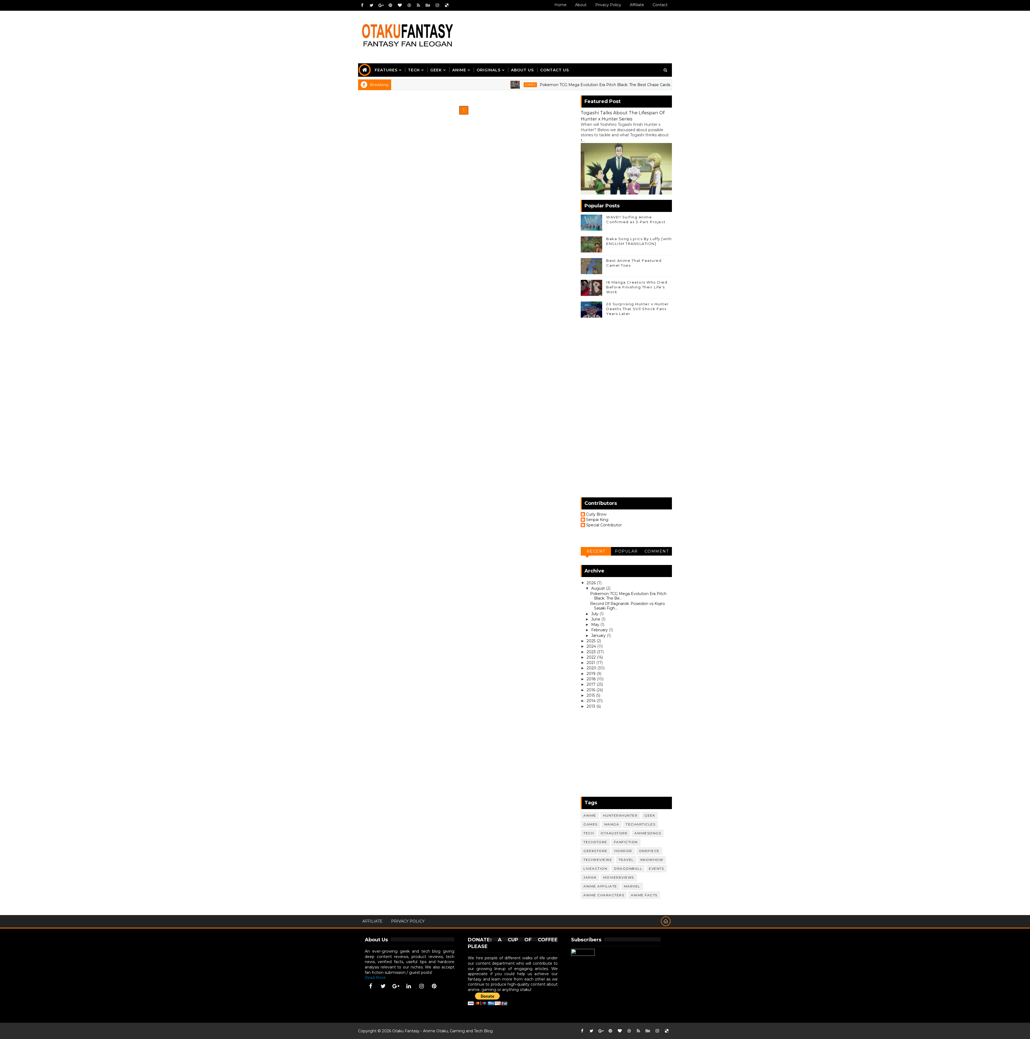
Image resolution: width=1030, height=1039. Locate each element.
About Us (522, 70)
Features (386, 70)
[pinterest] (390, 5)
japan (590, 877)
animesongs (647, 833)
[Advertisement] (573, 31)
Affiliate (637, 4)
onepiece (649, 851)
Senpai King (597, 519)
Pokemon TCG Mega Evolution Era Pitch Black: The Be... (628, 596)
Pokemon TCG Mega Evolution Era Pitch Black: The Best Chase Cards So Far (572, 84)
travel (626, 860)
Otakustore (614, 833)
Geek (436, 70)
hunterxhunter (620, 815)
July (595, 613)
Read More (375, 977)
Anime (459, 70)
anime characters (603, 895)
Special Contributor (604, 525)
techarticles (640, 824)
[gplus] (381, 5)
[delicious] (447, 5)
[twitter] (371, 5)
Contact (660, 4)
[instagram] (437, 5)
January (599, 635)
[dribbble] (409, 5)
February (600, 629)
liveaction (595, 869)
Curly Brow (596, 514)
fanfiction (626, 842)
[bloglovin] (400, 5)
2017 (592, 684)
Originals (489, 70)
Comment (657, 551)
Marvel (632, 886)
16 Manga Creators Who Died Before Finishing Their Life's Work (636, 287)
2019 (592, 673)
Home (560, 4)
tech (588, 833)
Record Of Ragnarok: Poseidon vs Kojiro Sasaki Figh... (627, 606)
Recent (596, 551)
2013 (591, 706)
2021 (591, 662)
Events (656, 869)
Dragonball (628, 869)
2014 (592, 700)
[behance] (428, 5)
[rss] (418, 5)
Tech (414, 70)
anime (589, 815)
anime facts (644, 895)
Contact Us (554, 70)
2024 (592, 646)
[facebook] (362, 5)
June (596, 619)
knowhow (652, 860)
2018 (592, 679)
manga (611, 824)
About (581, 4)
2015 (591, 695)
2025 (592, 640)
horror (623, 851)
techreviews (597, 860)
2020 (592, 668)
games (491, 84)
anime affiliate (600, 886)
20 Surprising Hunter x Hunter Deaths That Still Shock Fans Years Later (637, 309)
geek (649, 815)
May (595, 624)
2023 (592, 651)
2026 (592, 583)
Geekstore (595, 851)
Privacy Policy (608, 4)
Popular (626, 551)
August (598, 588)
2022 (592, 657)
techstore (595, 842)
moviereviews (618, 877)
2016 (591, 690)
